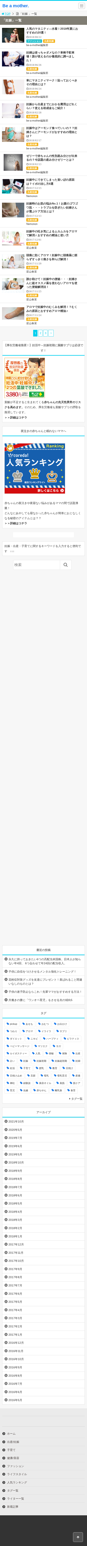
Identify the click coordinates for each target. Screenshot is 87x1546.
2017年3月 (15, 1318)
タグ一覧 (77, 1098)
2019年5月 (15, 1154)
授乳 (41, 1068)
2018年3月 (15, 1219)
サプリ (63, 1031)
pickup (13, 1024)
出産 (77, 1053)
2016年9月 (15, 1367)
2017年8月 (15, 1277)
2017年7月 (15, 1285)
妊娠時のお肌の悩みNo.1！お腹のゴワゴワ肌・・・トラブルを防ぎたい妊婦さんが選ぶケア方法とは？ (52, 207)
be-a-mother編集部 (37, 45)
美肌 (62, 1083)
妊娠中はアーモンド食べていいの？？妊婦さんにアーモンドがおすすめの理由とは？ (51, 131)
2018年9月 (15, 1170)
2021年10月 (16, 1121)
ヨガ (58, 1046)
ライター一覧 (15, 1498)
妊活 (12, 1068)
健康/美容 (13, 1458)
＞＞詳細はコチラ (15, 417)
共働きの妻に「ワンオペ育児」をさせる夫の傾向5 (40, 1000)
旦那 (33, 1075)
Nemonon (31, 196)
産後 (77, 1075)
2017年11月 (15, 1252)
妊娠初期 (41, 1061)
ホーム (11, 1433)
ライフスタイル (17, 1474)
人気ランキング (17, 1482)
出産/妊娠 (49, 41)
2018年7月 (15, 1187)
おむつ (45, 1024)
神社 (12, 1083)
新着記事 (12, 1506)
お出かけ (62, 1024)
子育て (27, 1068)
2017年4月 (15, 1310)
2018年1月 (15, 1236)
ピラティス (73, 1038)
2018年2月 (15, 1228)
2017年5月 (15, 1301)
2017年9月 (15, 1269)
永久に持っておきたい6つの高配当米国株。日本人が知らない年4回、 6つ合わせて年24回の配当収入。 (44, 961)
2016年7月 (15, 1383)
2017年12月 (16, 1244)
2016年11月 (15, 1351)
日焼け (69, 1068)
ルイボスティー (18, 1053)
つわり (13, 1031)
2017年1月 (15, 1334)
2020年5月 (15, 1129)
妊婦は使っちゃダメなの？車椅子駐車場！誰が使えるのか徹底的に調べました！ (50, 56)
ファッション (34, 41)
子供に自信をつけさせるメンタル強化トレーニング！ (42, 971)
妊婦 (77, 1061)
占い (12, 1061)
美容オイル (45, 1083)
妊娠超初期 (61, 1061)
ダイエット (16, 1038)
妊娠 (25, 1061)
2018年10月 (16, 1162)
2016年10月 (16, 1359)
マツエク (43, 1046)
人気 (37, 1053)
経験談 (27, 1083)
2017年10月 (16, 1260)
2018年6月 (15, 1195)
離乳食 (58, 1090)
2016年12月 (16, 1342)
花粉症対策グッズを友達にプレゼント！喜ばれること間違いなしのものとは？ (45, 981)
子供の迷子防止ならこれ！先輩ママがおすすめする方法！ (45, 991)
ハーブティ (52, 1038)
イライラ (46, 1031)
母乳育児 (62, 1075)
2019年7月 (15, 1137)
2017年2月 (15, 1326)
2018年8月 (15, 1178)
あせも (29, 1024)
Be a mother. (15, 5)
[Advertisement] (43, 757)
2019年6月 (15, 1146)
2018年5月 (15, 1203)
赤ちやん (41, 1090)
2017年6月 (15, 1293)
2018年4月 (15, 1211)
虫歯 (25, 1090)
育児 (12, 1090)
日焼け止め (16, 1075)
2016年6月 (15, 1392)
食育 (73, 1090)
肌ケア (76, 1083)
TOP (8, 13)
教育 (54, 1068)
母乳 (46, 1075)
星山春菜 (31, 247)
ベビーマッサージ (19, 1046)
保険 (64, 1053)
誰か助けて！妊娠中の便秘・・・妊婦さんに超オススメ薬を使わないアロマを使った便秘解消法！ (51, 282)
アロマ (29, 1031)
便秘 (51, 1053)
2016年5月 (15, 1400)
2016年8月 (15, 1375)
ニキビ (34, 1038)
